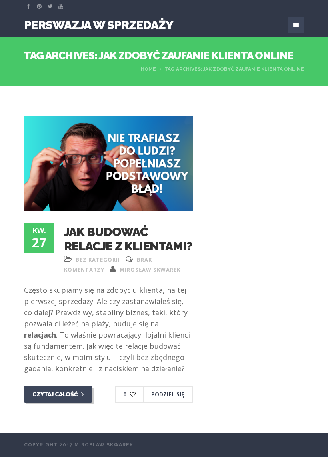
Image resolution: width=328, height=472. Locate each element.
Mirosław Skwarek (150, 269)
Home (148, 69)
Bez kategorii (98, 259)
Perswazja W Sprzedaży (98, 25)
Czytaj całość (55, 394)
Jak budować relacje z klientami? (128, 239)
